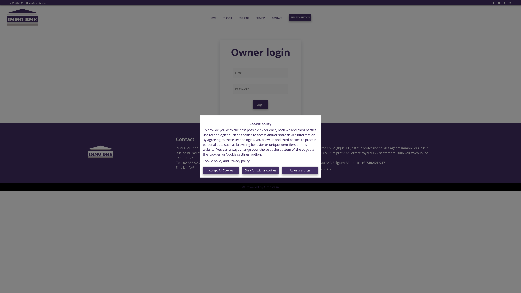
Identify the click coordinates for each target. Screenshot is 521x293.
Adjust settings (300, 170)
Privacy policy (240, 161)
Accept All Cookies (221, 170)
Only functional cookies (260, 170)
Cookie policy (212, 161)
